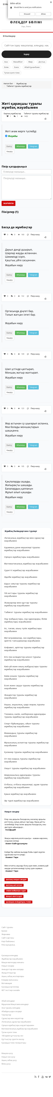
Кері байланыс (8, 941)
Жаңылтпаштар (9, 972)
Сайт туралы (7, 927)
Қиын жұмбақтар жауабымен (20, 794)
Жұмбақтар (21, 83)
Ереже (4, 931)
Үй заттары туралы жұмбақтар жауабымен (21, 594)
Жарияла (8, 203)
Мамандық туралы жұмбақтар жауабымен (20, 734)
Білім (6, 67)
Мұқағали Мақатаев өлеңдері (15, 1004)
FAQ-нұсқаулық (8, 944)
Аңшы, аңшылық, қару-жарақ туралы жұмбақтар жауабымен (24, 706)
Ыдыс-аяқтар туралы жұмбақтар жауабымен (22, 585)
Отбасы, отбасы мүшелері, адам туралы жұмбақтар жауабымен (26, 786)
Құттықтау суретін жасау (13, 1039)
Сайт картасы (8, 938)
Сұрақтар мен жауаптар (12, 1018)
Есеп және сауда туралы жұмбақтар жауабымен (23, 687)
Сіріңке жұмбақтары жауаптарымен (18, 1025)
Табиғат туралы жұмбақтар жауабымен (25, 612)
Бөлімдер (10, 36)
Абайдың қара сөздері (12, 1011)
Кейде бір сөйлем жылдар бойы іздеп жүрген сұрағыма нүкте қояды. (25, 853)
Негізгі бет (8, 83)
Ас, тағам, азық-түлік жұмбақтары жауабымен (23, 630)
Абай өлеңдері (8, 1001)
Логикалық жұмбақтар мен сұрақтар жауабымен (24, 539)
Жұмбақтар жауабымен (12, 959)
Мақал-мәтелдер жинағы (13, 962)
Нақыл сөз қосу (8, 1057)
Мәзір (8, 4)
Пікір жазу (35, 234)
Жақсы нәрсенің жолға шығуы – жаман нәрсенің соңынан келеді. (26, 839)
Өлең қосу (6, 1063)
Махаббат (18, 62)
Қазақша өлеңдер (10, 955)
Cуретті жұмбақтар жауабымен (21, 570)
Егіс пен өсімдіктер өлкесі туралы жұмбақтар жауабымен (22, 658)
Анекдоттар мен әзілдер (13, 969)
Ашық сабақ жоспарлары (13, 976)
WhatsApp (21, 146)
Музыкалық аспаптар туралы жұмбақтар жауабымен (26, 744)
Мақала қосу (7, 1053)
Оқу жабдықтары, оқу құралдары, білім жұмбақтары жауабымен (25, 620)
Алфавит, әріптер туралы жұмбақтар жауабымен (24, 649)
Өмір (30, 62)
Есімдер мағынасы (10, 980)
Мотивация (7, 983)
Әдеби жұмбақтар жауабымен (20, 577)
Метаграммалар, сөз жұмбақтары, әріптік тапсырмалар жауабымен (23, 639)
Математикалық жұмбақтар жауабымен (26, 563)
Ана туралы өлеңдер (11, 1008)
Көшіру (10, 151)
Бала (16, 67)
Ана (6, 62)
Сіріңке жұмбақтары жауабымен (21, 557)
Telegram (33, 146)
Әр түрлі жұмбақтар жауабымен (21, 800)
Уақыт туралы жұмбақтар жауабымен (24, 768)
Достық (41, 62)
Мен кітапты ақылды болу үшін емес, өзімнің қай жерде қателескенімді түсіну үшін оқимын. (26, 867)
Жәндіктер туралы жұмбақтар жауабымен (20, 696)
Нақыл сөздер (8, 965)
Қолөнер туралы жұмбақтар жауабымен (26, 752)
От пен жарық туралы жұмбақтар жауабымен (22, 760)
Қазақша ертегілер (10, 987)
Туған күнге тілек (12, 72)
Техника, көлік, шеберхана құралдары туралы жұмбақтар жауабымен (25, 715)
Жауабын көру (14, 265)
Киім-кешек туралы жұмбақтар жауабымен (21, 677)
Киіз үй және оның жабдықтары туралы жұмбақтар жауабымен (25, 668)
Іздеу (26, 54)
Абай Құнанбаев (32, 67)
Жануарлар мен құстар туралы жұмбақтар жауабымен (20, 604)
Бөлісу (9, 146)
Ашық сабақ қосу (9, 1060)
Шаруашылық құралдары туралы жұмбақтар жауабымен (22, 776)
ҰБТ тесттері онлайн (11, 990)
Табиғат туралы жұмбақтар (19, 86)
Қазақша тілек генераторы (14, 1042)
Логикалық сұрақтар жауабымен (16, 1021)
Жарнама (6, 934)
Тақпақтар (6, 1014)
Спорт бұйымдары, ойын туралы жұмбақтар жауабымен (21, 725)
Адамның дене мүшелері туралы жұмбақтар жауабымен (22, 549)
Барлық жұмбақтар (12, 113)
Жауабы (13, 136)
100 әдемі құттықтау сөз (12, 1035)
